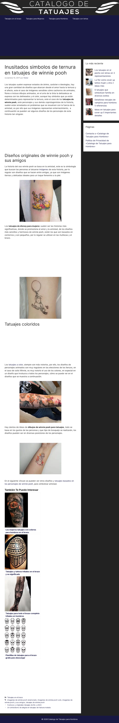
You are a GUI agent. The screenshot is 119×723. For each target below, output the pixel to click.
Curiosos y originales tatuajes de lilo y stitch (24, 705)
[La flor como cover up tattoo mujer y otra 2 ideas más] (89, 82)
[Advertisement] (59, 39)
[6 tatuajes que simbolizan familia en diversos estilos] (89, 92)
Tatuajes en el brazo (13, 19)
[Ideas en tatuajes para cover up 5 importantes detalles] (89, 112)
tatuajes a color (16, 364)
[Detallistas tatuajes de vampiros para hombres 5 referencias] (89, 102)
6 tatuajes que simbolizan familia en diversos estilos (104, 93)
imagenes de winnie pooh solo (49, 700)
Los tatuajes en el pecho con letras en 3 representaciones (105, 73)
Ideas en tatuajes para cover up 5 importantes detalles (105, 112)
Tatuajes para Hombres (58, 19)
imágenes (43, 169)
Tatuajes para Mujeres (35, 19)
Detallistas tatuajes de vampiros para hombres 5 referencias (106, 103)
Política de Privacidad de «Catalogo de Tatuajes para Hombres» (98, 143)
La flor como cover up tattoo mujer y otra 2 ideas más (105, 83)
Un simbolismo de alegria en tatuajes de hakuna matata (29, 707)
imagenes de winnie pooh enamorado (22, 700)
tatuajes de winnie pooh (35, 702)
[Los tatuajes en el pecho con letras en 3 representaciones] (89, 73)
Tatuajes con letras (80, 19)
